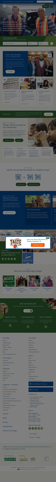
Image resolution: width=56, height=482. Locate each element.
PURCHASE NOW (38, 245)
